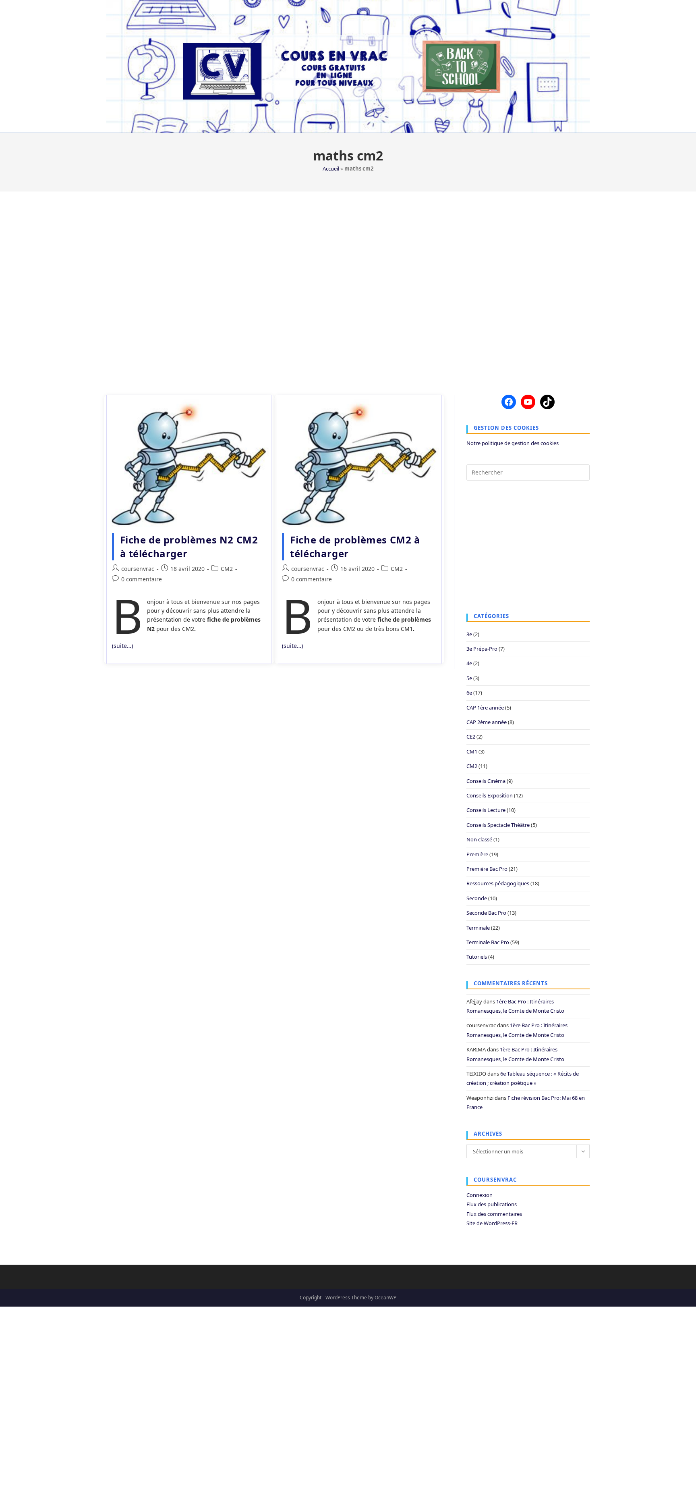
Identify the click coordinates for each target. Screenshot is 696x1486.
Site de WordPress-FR (492, 1223)
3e (469, 634)
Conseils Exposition (489, 795)
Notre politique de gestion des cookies (512, 443)
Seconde (476, 898)
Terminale (478, 927)
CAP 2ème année (486, 722)
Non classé (479, 839)
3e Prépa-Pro (481, 648)
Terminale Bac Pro (487, 942)
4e (469, 663)
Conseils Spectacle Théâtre (498, 824)
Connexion (479, 1195)
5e (469, 678)
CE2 (470, 736)
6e (469, 692)
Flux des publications (491, 1204)
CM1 (471, 751)
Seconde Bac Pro (486, 912)
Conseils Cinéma (485, 781)
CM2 (227, 568)
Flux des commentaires (494, 1214)
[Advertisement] (348, 288)
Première (477, 854)
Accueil (331, 168)
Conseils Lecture (485, 810)
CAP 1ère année (485, 707)
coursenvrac (137, 568)
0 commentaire (141, 579)
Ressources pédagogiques (497, 883)
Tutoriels (476, 956)
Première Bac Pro (487, 868)
